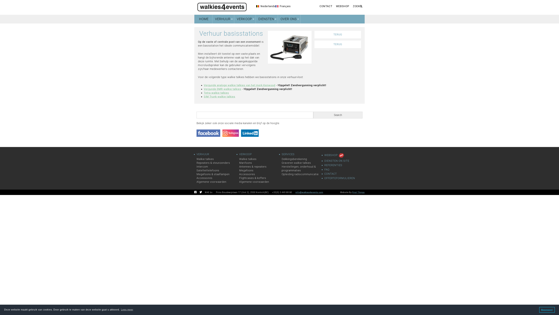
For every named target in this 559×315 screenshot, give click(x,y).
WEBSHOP (331, 155)
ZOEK (356, 6)
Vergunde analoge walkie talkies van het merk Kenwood (239, 85)
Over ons (290, 20)
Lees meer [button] (127, 309)
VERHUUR (203, 154)
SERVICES (288, 154)
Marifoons (245, 162)
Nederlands (268, 6)
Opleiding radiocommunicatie (300, 174)
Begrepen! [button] (547, 310)
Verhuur (224, 20)
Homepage (222, 6)
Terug (337, 34)
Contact (326, 6)
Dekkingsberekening (294, 159)
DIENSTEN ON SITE (336, 160)
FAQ (326, 169)
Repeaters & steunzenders (213, 162)
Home (204, 19)
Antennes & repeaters (253, 166)
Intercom (202, 166)
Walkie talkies (205, 159)
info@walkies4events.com (309, 192)
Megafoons (246, 170)
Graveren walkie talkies (296, 162)
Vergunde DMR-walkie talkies (222, 89)
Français (285, 6)
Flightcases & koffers (252, 178)
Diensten (267, 20)
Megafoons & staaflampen (213, 174)
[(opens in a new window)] (209, 133)
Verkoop (246, 20)
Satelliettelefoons (208, 170)
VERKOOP (245, 154)
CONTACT (330, 173)
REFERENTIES (333, 165)
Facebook (195, 192)
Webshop (342, 6)
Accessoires (204, 178)
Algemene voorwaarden (211, 181)
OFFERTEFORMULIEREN (339, 178)
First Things (358, 192)
